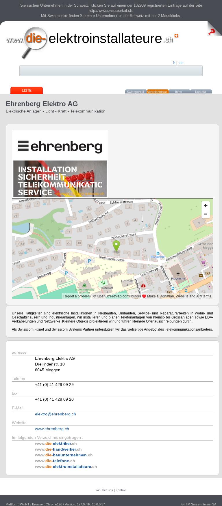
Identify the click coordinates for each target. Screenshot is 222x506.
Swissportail (135, 91)
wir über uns (104, 490)
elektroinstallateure (105, 38)
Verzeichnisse (157, 91)
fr (174, 63)
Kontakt (200, 91)
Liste (27, 91)
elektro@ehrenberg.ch (55, 414)
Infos (178, 91)
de (182, 63)
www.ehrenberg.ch (52, 428)
